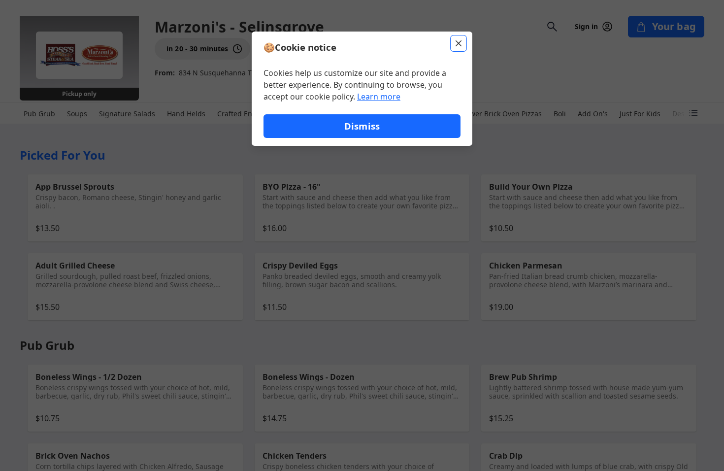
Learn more (378, 96)
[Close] (458, 43)
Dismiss (362, 126)
